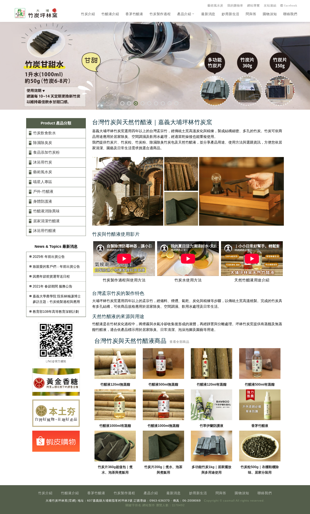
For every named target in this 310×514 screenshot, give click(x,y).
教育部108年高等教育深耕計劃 (56, 311)
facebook (290, 5)
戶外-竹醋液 (43, 191)
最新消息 (208, 14)
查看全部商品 (179, 342)
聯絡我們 (290, 14)
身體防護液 (42, 201)
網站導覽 (253, 5)
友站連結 (270, 5)
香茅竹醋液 (134, 14)
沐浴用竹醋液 (44, 231)
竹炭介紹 (88, 14)
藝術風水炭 (215, 5)
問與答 (251, 14)
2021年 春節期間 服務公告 (52, 286)
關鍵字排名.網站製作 (140, 505)
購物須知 (270, 14)
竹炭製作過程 (160, 14)
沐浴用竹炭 (42, 162)
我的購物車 (235, 5)
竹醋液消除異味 (46, 211)
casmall (229, 500)
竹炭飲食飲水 (44, 133)
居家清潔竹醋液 (46, 221)
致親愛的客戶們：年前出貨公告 (56, 266)
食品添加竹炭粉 (46, 152)
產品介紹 (184, 14)
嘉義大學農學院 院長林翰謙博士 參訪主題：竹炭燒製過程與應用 (57, 299)
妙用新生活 (230, 14)
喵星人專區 (42, 182)
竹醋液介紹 (110, 14)
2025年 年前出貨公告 (49, 256)
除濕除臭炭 (42, 143)
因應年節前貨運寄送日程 (51, 276)
